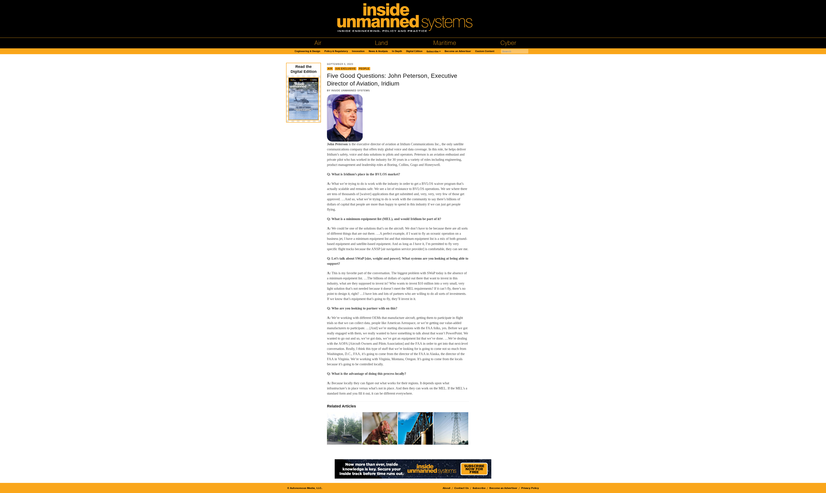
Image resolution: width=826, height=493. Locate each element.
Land (381, 43)
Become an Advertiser (458, 51)
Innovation (358, 51)
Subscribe (433, 51)
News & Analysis (378, 51)
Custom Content (484, 51)
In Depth (397, 51)
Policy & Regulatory (336, 51)
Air (317, 43)
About (446, 488)
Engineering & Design (307, 51)
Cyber (508, 43)
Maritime (444, 43)
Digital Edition (414, 51)
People (364, 68)
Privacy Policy (530, 488)
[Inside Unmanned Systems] (413, 19)
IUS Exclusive (346, 68)
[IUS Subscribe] (413, 468)
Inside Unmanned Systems (350, 90)
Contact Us (461, 488)
